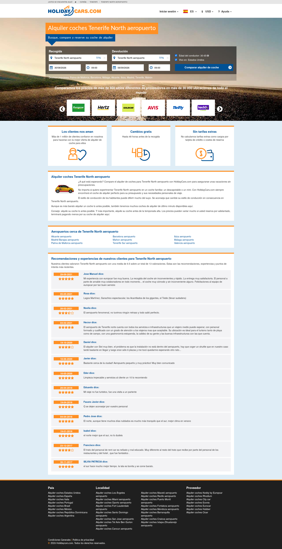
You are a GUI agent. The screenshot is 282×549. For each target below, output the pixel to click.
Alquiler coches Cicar (197, 512)
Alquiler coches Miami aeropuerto (113, 499)
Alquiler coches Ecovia (198, 502)
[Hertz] (103, 107)
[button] (190, 11)
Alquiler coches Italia (58, 499)
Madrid (130, 77)
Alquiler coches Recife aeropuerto (158, 496)
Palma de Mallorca (79, 77)
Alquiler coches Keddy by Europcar (204, 492)
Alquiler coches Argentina (61, 515)
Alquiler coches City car (198, 499)
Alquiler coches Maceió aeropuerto (159, 492)
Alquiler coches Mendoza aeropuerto (160, 509)
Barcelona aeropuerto (124, 236)
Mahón (148, 77)
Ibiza (123, 77)
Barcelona (96, 77)
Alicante (115, 77)
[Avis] (153, 107)
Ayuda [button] (225, 11)
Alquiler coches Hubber (198, 509)
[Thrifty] (178, 107)
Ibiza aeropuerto (182, 236)
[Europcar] (78, 107)
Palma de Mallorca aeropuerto (67, 243)
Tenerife (94, 2)
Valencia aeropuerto (184, 243)
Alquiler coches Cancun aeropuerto (114, 528)
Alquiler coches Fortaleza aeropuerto (160, 505)
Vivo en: (190, 59)
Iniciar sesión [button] (168, 11)
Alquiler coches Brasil (59, 505)
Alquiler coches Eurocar (198, 505)
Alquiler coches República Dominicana (67, 512)
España (83, 2)
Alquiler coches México (60, 509)
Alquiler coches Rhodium (199, 496)
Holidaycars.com (64, 543)
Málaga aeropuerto (184, 239)
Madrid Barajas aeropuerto (65, 239)
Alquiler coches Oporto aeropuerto (113, 502)
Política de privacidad (83, 540)
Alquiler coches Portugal (60, 502)
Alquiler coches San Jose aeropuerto (115, 518)
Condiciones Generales (59, 540)
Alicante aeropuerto (61, 236)
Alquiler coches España (60, 496)
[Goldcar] (128, 107)
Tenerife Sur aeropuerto (125, 243)
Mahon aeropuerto (122, 239)
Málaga (106, 77)
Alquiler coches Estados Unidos (64, 492)
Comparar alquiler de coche (208, 67)
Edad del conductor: (191, 55)
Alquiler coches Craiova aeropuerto (159, 518)
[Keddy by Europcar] (203, 107)
